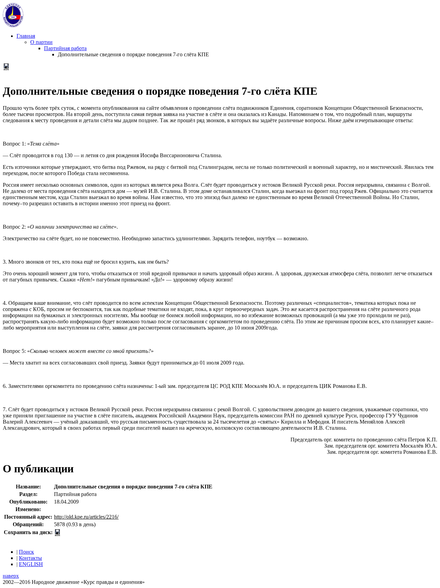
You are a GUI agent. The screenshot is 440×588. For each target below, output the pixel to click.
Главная (25, 36)
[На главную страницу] (13, 25)
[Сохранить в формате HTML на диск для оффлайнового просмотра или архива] (6, 68)
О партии (41, 42)
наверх (11, 576)
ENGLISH (31, 564)
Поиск (26, 552)
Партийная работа (65, 48)
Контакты (30, 558)
